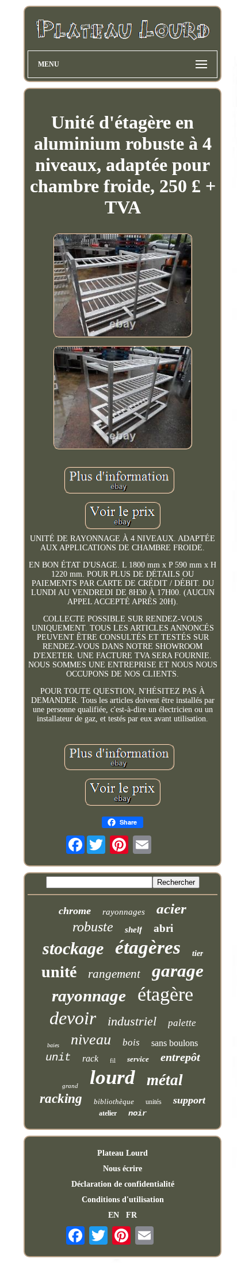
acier (171, 908)
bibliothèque (114, 1101)
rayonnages (123, 911)
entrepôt (180, 1057)
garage (178, 971)
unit (58, 1057)
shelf (133, 929)
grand (70, 1085)
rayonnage (89, 995)
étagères (148, 947)
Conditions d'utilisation (123, 1199)
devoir (72, 1018)
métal (165, 1080)
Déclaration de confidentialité (122, 1184)
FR (131, 1215)
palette (182, 1022)
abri (163, 928)
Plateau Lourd (122, 1153)
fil (113, 1060)
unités (154, 1102)
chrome (75, 910)
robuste (92, 926)
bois (131, 1042)
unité (59, 972)
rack (90, 1058)
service (138, 1059)
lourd (112, 1077)
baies (53, 1045)
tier (197, 953)
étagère (165, 994)
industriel (132, 1021)
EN (113, 1215)
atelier (108, 1113)
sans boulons (174, 1043)
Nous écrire (122, 1168)
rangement (114, 974)
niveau (91, 1039)
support (189, 1100)
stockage (73, 948)
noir (137, 1113)
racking (61, 1098)
